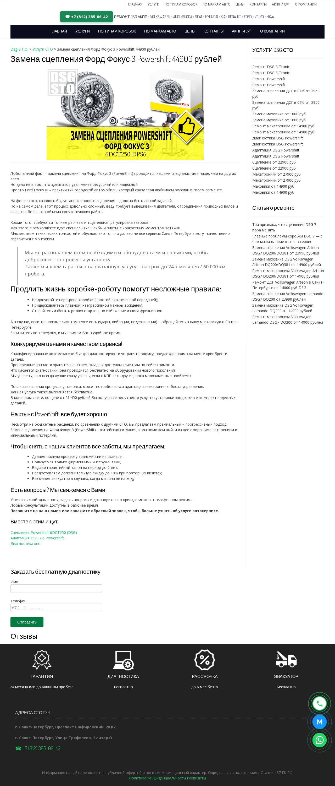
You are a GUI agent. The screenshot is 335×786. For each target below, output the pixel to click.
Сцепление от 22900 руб (274, 162)
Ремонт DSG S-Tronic (271, 66)
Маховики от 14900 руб (273, 186)
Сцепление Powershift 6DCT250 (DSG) (43, 532)
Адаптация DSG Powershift (275, 150)
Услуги (153, 4)
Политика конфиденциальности (157, 778)
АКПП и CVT (281, 4)
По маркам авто (217, 4)
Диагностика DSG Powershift (277, 137)
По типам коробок (181, 4)
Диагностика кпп (25, 543)
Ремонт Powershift (268, 78)
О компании (306, 4)
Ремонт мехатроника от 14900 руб (283, 125)
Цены (240, 4)
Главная (135, 4)
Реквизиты (196, 778)
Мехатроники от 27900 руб (276, 174)
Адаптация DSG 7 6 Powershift (37, 537)
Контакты (258, 4)
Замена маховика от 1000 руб (279, 113)
